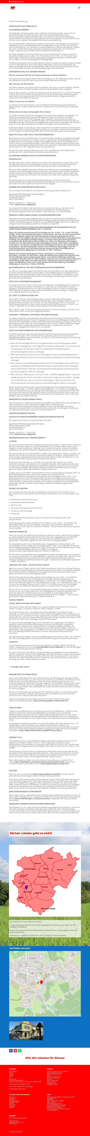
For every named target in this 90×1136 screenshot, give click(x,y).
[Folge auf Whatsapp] (20, 1050)
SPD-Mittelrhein (52, 1098)
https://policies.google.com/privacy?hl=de (50, 700)
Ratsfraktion (13, 1098)
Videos (11, 1075)
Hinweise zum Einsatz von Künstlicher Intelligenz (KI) (25, 1082)
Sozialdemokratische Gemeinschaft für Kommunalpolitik (59, 1109)
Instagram (12, 1106)
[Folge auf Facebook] (11, 1050)
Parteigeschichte (52, 1083)
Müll (48, 1075)
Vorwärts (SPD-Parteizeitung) (56, 1106)
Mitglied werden (14, 1101)
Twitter (11, 1107)
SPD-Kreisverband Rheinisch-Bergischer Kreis (61, 1097)
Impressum (12, 1079)
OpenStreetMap (69, 1016)
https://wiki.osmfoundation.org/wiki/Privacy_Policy (40, 730)
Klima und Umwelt (52, 1080)
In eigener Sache (52, 1084)
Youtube (11, 1103)
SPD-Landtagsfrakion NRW (55, 1101)
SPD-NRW (50, 1099)
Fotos (11, 1077)
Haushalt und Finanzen (54, 1074)
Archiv (11, 1073)
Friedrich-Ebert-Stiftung (54, 1107)
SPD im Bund (51, 1102)
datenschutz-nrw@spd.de (25, 204)
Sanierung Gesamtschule (54, 1073)
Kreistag (11, 1099)
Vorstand (12, 1097)
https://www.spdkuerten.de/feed (46, 774)
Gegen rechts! (51, 1082)
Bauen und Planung (53, 1078)
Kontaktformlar (13, 1102)
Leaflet (61, 1016)
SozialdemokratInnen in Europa (56, 1105)
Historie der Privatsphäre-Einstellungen (21, 1086)
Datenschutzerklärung (16, 1080)
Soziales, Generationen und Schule (57, 1071)
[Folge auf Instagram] (15, 1050)
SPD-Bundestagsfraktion (54, 1103)
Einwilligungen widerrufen (17, 1089)
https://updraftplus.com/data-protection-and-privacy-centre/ (39, 762)
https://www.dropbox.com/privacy (54, 763)
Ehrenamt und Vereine (54, 1077)
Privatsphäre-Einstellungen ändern (19, 1084)
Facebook (12, 1105)
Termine (11, 1074)
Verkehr (49, 1079)
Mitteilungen (13, 1071)
